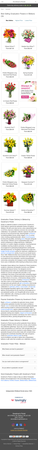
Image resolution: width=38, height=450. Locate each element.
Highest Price (19, 20)
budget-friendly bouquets (8, 251)
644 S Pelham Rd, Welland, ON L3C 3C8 (19, 415)
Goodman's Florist (19, 1)
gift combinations (24, 283)
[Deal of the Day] (28, 92)
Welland (33, 378)
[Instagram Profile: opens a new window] (13, 425)
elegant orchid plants (26, 313)
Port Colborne (5, 380)
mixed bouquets (30, 237)
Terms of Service (7, 443)
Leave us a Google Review (19, 430)
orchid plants (25, 279)
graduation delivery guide (14, 335)
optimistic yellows (15, 287)
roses (27, 235)
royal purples (24, 287)
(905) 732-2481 (19, 417)
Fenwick (16, 380)
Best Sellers (9, 20)
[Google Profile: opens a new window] (21, 425)
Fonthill (12, 380)
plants (23, 239)
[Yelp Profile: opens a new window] (25, 425)
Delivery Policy (19, 445)
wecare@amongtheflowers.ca (19, 419)
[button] (34, 446)
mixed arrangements (7, 309)
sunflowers (32, 233)
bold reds (32, 287)
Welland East (32, 380)
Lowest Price (28, 20)
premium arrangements (7, 253)
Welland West (24, 380)
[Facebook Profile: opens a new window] (17, 425)
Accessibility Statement (27, 443)
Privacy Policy (17, 443)
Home (2, 9)
